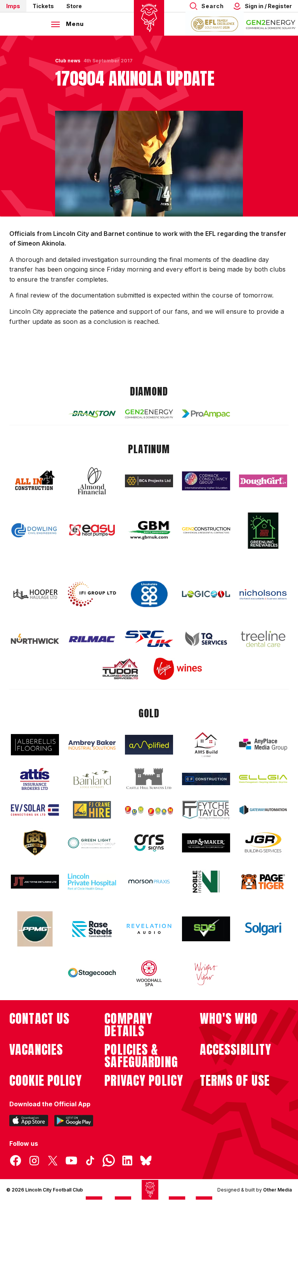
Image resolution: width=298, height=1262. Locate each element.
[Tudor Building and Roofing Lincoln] (120, 669)
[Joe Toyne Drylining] (35, 882)
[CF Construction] (206, 779)
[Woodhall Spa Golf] (149, 973)
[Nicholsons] (263, 594)
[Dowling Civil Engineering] (35, 530)
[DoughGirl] (263, 481)
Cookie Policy (45, 1081)
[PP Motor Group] (35, 929)
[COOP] (149, 594)
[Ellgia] (263, 779)
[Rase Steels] (92, 929)
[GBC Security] (35, 843)
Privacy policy (143, 1081)
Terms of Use (235, 1081)
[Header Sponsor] (271, 24)
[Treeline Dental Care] (263, 638)
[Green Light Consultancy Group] (92, 843)
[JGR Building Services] (263, 842)
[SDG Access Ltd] (206, 928)
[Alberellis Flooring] (35, 744)
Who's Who (229, 1019)
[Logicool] (206, 594)
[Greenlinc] (263, 530)
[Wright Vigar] (206, 973)
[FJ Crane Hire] (92, 810)
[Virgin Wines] (178, 669)
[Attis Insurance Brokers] (35, 779)
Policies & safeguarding (141, 1056)
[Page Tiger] (263, 882)
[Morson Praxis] (149, 881)
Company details (128, 1025)
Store (74, 6)
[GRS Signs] (149, 843)
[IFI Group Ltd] (92, 594)
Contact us (39, 1019)
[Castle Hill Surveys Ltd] (149, 779)
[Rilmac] (92, 639)
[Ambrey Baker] (92, 744)
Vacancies (36, 1050)
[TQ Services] (206, 639)
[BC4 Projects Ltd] (149, 481)
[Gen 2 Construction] (206, 530)
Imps (13, 6)
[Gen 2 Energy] (149, 413)
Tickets (43, 6)
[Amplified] (149, 745)
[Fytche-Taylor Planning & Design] (206, 810)
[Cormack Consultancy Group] (206, 480)
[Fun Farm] (149, 810)
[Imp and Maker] (206, 843)
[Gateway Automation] (263, 810)
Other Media (277, 1190)
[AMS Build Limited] (206, 745)
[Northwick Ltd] (35, 639)
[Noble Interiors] (206, 881)
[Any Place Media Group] (263, 745)
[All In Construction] (35, 480)
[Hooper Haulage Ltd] (35, 594)
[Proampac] (206, 413)
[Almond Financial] (92, 480)
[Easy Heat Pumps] (92, 530)
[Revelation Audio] (149, 928)
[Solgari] (263, 928)
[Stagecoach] (92, 973)
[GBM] (149, 530)
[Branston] (92, 414)
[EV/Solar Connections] (35, 810)
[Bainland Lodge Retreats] (92, 779)
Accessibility (236, 1050)
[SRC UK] (149, 639)
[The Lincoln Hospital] (92, 881)
